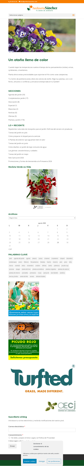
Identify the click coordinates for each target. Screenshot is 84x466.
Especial (11, 105)
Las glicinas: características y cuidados (22, 150)
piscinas (11, 269)
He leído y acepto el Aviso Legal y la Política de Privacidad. (33, 438)
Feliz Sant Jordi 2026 (16, 158)
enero (20, 262)
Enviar (12, 446)
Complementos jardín (16, 98)
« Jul (10, 249)
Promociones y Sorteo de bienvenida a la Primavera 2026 (30, 161)
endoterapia (12, 262)
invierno (55, 262)
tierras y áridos (13, 276)
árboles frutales (40, 276)
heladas (42, 262)
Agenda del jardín (15, 95)
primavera (33, 273)
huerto (49, 262)
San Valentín (54, 273)
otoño (50, 265)
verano (32, 276)
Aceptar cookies (29, 461)
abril (10, 258)
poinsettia (25, 273)
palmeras (57, 265)
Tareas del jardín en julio (17, 133)
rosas (39, 273)
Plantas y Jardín (14, 120)
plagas (18, 269)
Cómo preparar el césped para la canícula (24, 136)
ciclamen (46, 258)
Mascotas (12, 109)
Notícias (11, 112)
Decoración (12, 102)
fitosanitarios (34, 262)
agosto (28, 258)
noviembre (30, 265)
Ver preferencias (54, 461)
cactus (40, 258)
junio (65, 262)
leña (70, 262)
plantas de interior (14, 273)
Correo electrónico (16, 426)
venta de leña (24, 276)
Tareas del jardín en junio (18, 143)
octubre (37, 265)
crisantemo (55, 258)
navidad (17, 265)
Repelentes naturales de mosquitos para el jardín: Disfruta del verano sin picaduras (40, 129)
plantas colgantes (51, 269)
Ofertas (11, 116)
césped (62, 258)
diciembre (69, 258)
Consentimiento (15, 435)
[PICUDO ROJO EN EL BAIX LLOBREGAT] (23, 359)
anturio (34, 258)
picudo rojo (65, 265)
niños (23, 265)
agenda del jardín (19, 258)
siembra (62, 273)
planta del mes (26, 269)
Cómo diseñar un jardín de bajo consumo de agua (27, 147)
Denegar (42, 461)
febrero (26, 262)
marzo (11, 265)
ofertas (44, 265)
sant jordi (46, 273)
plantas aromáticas (38, 269)
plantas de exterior (63, 269)
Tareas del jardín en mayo (18, 154)
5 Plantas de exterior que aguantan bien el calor (26, 140)
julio (61, 262)
